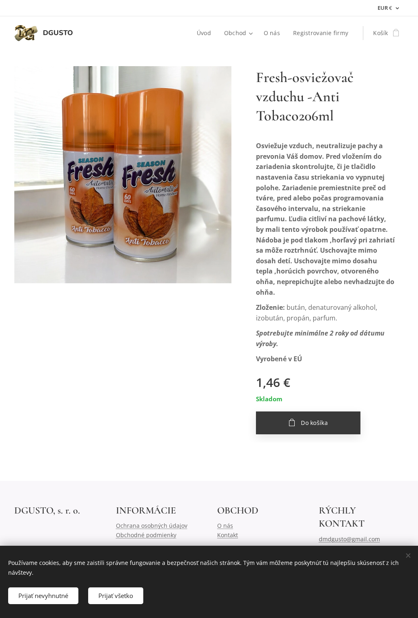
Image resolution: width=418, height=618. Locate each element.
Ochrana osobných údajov (151, 525)
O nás (225, 525)
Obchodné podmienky (146, 535)
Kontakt (227, 535)
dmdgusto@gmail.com (349, 539)
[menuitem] (206, 33)
